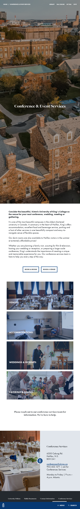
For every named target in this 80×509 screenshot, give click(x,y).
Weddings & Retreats (22, 362)
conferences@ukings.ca (57, 464)
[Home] (3, 505)
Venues (13, 302)
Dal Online (60, 4)
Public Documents (30, 499)
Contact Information (47, 499)
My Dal (69, 4)
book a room (31, 269)
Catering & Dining (21, 392)
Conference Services (65, 499)
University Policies (14, 499)
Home (5, 4)
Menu (61, 505)
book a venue (49, 269)
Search (73, 505)
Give (75, 4)
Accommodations (21, 332)
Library (52, 4)
